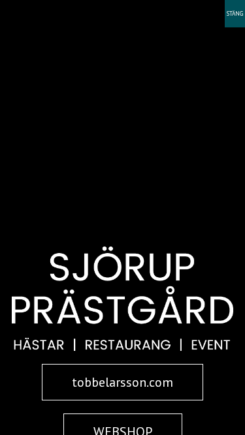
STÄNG (235, 13)
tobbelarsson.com (122, 382)
